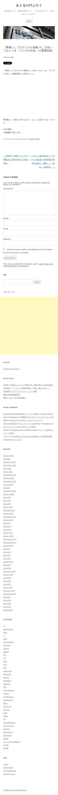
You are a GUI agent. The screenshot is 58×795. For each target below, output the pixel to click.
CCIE (5, 639)
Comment (8, 188)
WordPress (7, 735)
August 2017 (8, 545)
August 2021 (8, 484)
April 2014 (7, 607)
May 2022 (7, 468)
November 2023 (9, 465)
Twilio (5, 716)
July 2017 (6, 549)
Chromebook (8, 642)
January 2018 (8, 536)
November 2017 (9, 539)
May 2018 (7, 526)
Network (6, 684)
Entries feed (8, 767)
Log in (5, 764)
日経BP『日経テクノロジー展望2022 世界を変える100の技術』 (16, 159)
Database (7, 645)
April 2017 (7, 558)
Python (6, 693)
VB (4, 719)
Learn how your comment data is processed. (28, 265)
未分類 (5, 748)
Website (7, 239)
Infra (5, 661)
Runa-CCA (7, 706)
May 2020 (7, 500)
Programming (8, 690)
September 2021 (9, 481)
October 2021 (8, 478)
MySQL (6, 677)
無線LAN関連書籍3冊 (11, 394)
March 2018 (8, 533)
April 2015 (7, 584)
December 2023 (9, 462)
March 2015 (8, 587)
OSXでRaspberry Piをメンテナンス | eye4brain (21, 423)
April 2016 (7, 568)
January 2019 (8, 513)
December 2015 (9, 571)
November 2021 (9, 475)
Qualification (8, 697)
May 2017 (7, 555)
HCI (4, 655)
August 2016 (8, 562)
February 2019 (9, 510)
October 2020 (8, 494)
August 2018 (8, 520)
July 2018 (6, 523)
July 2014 (6, 597)
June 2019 (7, 504)
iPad (5, 664)
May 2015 (7, 581)
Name (6, 218)
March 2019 (8, 507)
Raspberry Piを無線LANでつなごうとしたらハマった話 (32, 417)
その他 (5, 745)
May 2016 (7, 565)
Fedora (6, 648)
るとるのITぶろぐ (29, 5)
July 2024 (6, 459)
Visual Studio (8, 726)
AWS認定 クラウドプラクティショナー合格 (20, 391)
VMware (6, 729)
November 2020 (9, 491)
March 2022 (8, 472)
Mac (5, 668)
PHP (5, 687)
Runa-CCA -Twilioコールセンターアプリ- (27, 420)
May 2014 (7, 603)
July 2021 (6, 488)
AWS (5, 632)
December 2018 (9, 517)
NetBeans (7, 681)
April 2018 (7, 529)
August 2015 (8, 574)
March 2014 (8, 610)
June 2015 (7, 578)
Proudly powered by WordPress (15, 790)
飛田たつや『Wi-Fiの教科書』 (14, 398)
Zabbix (6, 738)
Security (6, 709)
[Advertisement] (29, 325)
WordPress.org (9, 774)
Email (5, 228)
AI (4, 626)
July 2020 (6, 497)
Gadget (6, 652)
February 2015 (9, 590)
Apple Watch (8, 629)
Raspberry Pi (8, 700)
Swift (5, 713)
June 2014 (7, 600)
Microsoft (7, 674)
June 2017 (7, 552)
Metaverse (7, 671)
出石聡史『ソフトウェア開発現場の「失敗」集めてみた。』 (27, 388)
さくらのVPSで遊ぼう (11, 742)
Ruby (5, 703)
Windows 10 (8, 732)
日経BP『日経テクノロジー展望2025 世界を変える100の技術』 (28, 385)
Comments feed (9, 771)
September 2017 (9, 542)
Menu (29, 21)
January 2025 (8, 455)
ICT (24, 139)
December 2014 (9, 594)
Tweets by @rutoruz (11, 369)
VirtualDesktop (9, 722)
